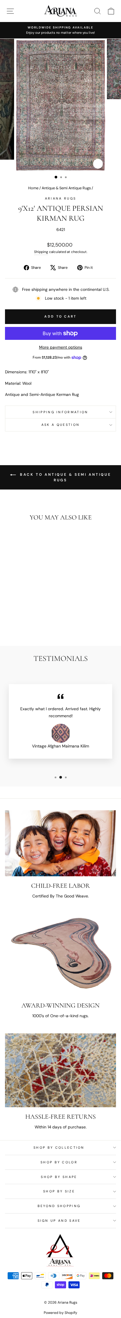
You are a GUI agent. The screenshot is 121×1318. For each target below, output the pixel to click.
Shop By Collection (59, 1147)
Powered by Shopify (60, 1312)
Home (33, 187)
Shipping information (60, 412)
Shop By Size (59, 1191)
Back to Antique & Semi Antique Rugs (64, 477)
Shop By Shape (59, 1177)
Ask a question (60, 425)
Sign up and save (59, 1221)
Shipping (41, 251)
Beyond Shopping (59, 1206)
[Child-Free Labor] (60, 843)
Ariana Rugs (60, 198)
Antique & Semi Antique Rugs (66, 187)
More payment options (60, 347)
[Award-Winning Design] (60, 955)
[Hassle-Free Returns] (60, 1070)
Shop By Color (59, 1162)
